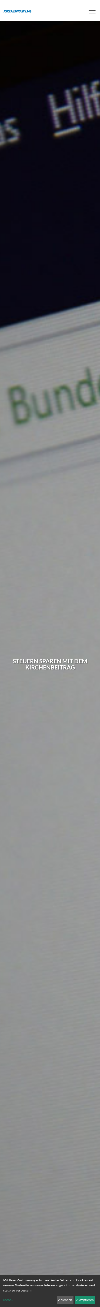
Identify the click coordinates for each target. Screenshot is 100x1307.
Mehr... (8, 1300)
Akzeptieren (85, 1300)
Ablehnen (65, 1300)
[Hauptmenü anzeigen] (92, 10)
